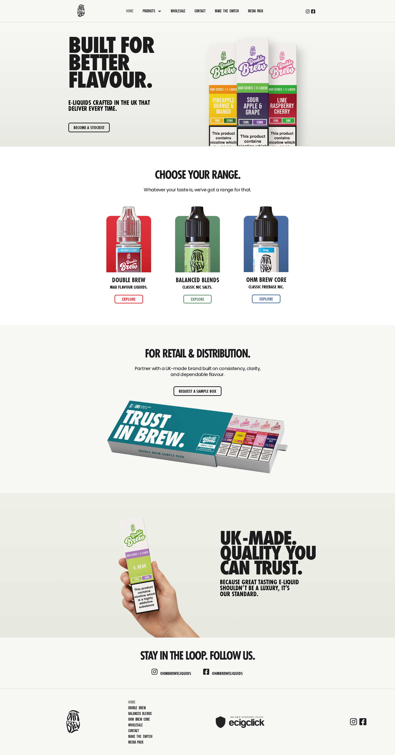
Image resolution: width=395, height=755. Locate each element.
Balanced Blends (140, 713)
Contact (200, 11)
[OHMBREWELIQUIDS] (154, 671)
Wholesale (178, 11)
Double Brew (137, 708)
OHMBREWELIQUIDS (175, 673)
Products (149, 11)
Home (129, 11)
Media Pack (255, 11)
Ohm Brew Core (139, 719)
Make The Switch (227, 11)
